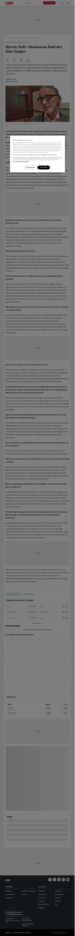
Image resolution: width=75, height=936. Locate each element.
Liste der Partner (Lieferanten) (21, 161)
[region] (37, 154)
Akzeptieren (43, 167)
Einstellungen (30, 167)
